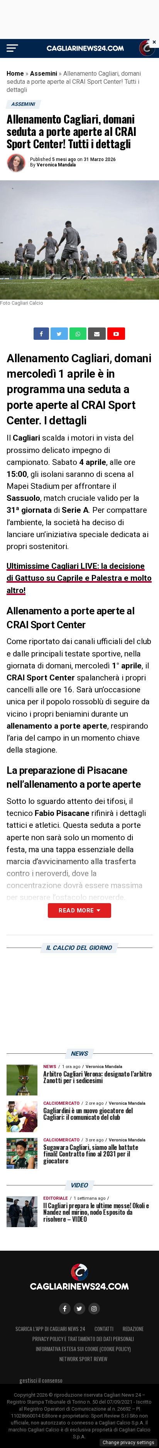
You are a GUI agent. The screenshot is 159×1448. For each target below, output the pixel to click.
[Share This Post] (78, 333)
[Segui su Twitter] (79, 1308)
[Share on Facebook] (42, 333)
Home (15, 73)
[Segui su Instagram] (94, 1308)
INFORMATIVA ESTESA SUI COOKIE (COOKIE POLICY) (83, 1349)
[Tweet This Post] (60, 333)
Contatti (104, 1329)
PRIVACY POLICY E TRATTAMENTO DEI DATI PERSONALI (83, 1339)
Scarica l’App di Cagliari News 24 (50, 1329)
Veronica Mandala (56, 165)
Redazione (133, 1329)
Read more (76, 910)
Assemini (43, 73)
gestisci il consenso (41, 1380)
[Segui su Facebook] (65, 1308)
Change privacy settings (128, 1442)
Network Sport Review (83, 1359)
